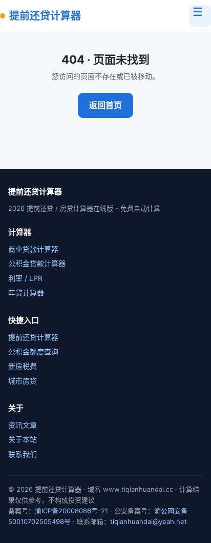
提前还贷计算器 (45, 16)
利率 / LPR (25, 278)
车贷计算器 (26, 292)
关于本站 (22, 439)
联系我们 (22, 454)
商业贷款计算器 (33, 249)
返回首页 (105, 105)
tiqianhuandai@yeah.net (148, 521)
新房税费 (22, 365)
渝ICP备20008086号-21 (71, 511)
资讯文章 (22, 424)
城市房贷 (22, 380)
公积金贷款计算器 (37, 263)
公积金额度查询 (33, 351)
